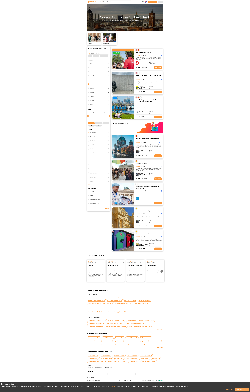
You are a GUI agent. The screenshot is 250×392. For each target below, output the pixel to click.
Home (90, 6)
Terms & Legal (140, 374)
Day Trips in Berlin (143, 341)
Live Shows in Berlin (106, 341)
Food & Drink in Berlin (108, 337)
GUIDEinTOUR (142, 199)
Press (123, 374)
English (99, 88)
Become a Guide (152, 1)
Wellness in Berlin (158, 344)
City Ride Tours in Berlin (145, 337)
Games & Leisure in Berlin (108, 344)
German (99, 100)
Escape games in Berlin (93, 303)
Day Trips (99, 153)
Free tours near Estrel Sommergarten (136, 323)
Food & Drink (99, 140)
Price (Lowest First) (95, 203)
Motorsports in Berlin (146, 344)
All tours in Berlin (116, 47)
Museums (99, 161)
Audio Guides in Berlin (155, 341)
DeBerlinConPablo (143, 174)
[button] (94, 38)
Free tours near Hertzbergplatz (95, 326)
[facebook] (122, 380)
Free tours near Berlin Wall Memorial (115, 323)
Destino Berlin (142, 151)
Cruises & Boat (99, 173)
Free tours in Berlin (113, 6)
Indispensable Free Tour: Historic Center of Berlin (148, 139)
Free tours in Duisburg (134, 361)
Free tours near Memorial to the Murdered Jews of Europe (140, 320)
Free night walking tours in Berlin (109, 311)
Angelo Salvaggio (143, 112)
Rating (91, 195)
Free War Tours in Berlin (107, 303)
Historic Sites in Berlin (122, 344)
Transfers (99, 169)
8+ (105, 123)
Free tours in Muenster (93, 361)
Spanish (99, 92)
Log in (160, 1)
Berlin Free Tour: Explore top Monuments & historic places (148, 187)
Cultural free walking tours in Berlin (96, 300)
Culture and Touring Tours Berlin (143, 245)
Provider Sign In (98, 367)
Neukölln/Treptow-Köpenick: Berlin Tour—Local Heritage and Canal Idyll (148, 100)
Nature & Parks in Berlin (130, 341)
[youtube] (125, 380)
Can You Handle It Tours (143, 88)
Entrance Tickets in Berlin (94, 337)
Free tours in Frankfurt (119, 355)
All (91, 123)
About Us (97, 374)
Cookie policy (148, 374)
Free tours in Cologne (93, 355)
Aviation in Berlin (134, 344)
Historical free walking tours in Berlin (116, 297)
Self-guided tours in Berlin (145, 300)
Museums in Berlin (119, 337)
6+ (98, 125)
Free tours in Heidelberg (106, 358)
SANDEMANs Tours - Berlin (143, 64)
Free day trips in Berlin (93, 311)
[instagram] (120, 380)
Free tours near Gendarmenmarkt (96, 323)
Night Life (99, 145)
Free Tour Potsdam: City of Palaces (146, 211)
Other (99, 181)
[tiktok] (130, 380)
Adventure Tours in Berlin (94, 344)
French (99, 96)
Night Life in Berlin (118, 341)
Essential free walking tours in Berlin (96, 297)
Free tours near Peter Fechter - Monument (116, 326)
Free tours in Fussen (144, 358)
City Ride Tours (99, 149)
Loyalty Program (91, 377)
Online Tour (99, 177)
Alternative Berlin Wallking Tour (145, 234)
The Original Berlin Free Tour (144, 52)
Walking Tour (99, 136)
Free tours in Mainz (118, 358)
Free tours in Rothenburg (120, 361)
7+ (91, 125)
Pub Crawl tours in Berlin (130, 300)
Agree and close (242, 390)
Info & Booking (158, 67)
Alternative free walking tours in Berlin (137, 297)
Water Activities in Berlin (94, 341)
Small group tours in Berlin (141, 303)
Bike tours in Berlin (123, 311)
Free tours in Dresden (106, 355)
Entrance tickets (99, 165)
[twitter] (128, 380)
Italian (99, 104)
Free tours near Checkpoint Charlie (115, 320)
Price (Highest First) (95, 199)
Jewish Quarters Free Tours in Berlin (123, 303)
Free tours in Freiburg (132, 355)
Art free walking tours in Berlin (114, 300)
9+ (98, 123)
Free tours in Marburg (106, 361)
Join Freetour (90, 367)
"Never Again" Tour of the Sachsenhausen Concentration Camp (148, 76)
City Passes (99, 157)
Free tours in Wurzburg (131, 358)
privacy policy (112, 386)
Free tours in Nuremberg (146, 355)
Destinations (90, 374)
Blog (119, 374)
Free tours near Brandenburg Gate (96, 320)
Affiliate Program (108, 367)
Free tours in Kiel (156, 358)
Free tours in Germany (100, 6)
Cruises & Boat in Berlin (132, 337)
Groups (110, 374)
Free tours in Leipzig (93, 358)
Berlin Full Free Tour (141, 164)
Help (115, 374)
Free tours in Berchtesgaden (149, 361)
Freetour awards (157, 374)
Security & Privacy (130, 374)
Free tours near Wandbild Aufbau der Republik (139, 326)
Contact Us (103, 374)
